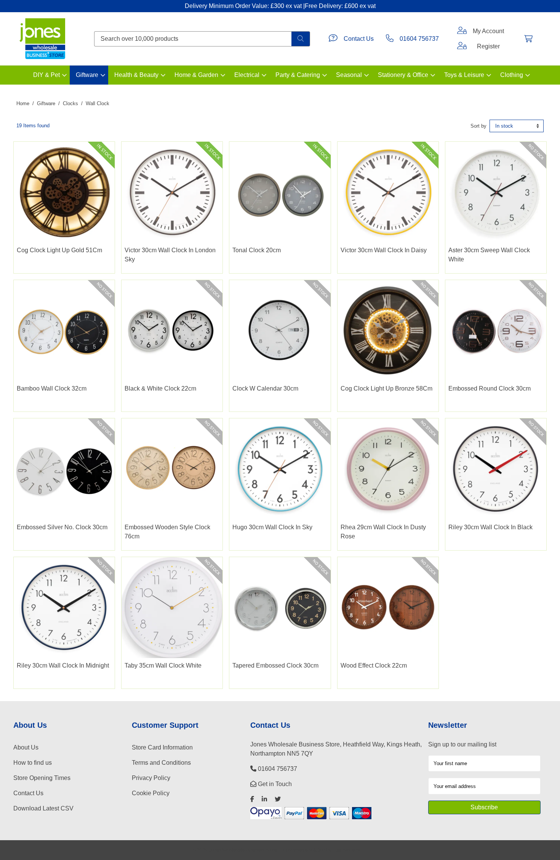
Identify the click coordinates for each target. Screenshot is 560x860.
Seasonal (349, 75)
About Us (25, 747)
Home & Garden (196, 75)
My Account (488, 31)
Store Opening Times (41, 778)
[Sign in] (462, 31)
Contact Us (359, 38)
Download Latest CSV (43, 808)
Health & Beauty (136, 75)
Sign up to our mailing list (462, 744)
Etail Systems (346, 849)
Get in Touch (274, 784)
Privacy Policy (151, 778)
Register (488, 46)
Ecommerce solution (304, 849)
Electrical (246, 75)
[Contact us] (333, 38)
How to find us (32, 762)
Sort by (478, 126)
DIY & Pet (46, 75)
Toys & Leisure (464, 75)
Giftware (87, 75)
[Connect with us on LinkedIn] (264, 799)
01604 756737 (419, 38)
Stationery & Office (403, 75)
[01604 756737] (390, 38)
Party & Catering (297, 75)
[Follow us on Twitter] (278, 799)
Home (22, 103)
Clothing (511, 75)
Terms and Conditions (161, 762)
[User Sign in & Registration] (462, 46)
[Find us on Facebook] (252, 799)
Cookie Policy (151, 793)
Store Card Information (162, 747)
